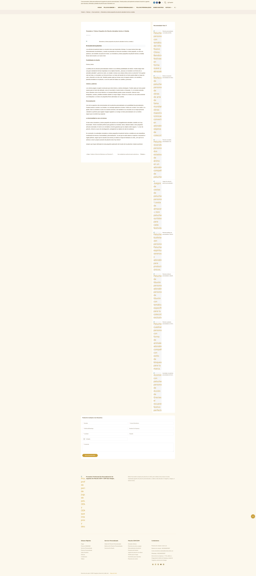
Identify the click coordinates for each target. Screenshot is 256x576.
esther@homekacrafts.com (167, 550)
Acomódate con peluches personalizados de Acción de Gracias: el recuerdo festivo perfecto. (168, 374)
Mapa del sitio (113, 573)
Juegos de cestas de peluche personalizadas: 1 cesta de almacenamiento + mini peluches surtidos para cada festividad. (168, 182)
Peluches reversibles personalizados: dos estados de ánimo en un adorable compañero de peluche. (168, 140)
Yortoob (83, 12)
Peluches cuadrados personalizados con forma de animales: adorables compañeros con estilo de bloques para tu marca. (168, 323)
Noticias (88, 12)
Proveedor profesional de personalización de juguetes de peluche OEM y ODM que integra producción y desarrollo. (100, 477)
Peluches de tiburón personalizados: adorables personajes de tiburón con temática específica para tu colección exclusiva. (168, 275)
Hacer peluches (95, 12)
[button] (175, 7)
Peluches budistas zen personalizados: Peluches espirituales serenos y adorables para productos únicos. (168, 233)
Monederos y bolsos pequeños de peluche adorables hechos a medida (118, 12)
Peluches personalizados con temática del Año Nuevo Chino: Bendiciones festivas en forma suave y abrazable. (168, 32)
